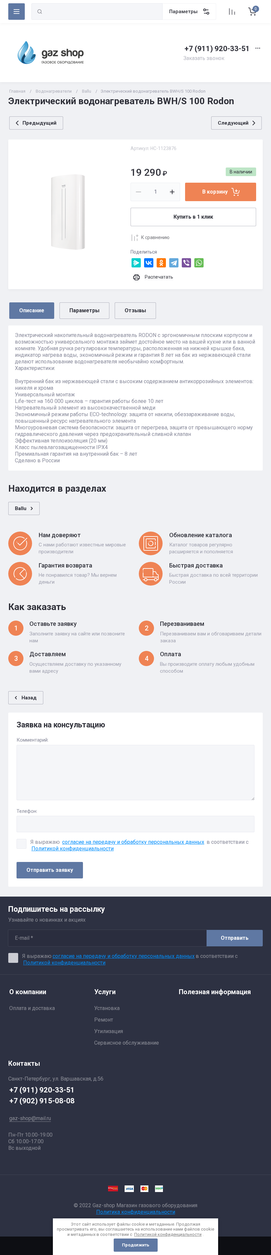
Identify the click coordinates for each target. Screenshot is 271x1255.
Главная (17, 91)
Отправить (235, 938)
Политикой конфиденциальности (72, 848)
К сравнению (155, 237)
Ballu (86, 91)
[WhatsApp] (199, 262)
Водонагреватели (54, 91)
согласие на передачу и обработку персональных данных (133, 842)
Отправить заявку (49, 870)
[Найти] (39, 11)
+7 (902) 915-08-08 (42, 1101)
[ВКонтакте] (148, 262)
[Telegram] (173, 262)
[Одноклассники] (161, 262)
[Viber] (186, 262)
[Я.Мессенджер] (136, 262)
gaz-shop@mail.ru (30, 1118)
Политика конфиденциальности (135, 1212)
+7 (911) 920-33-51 (217, 49)
